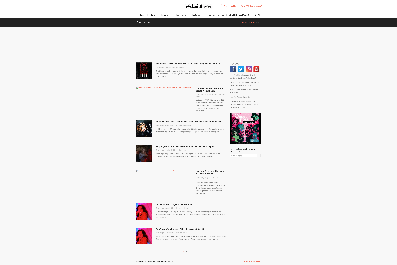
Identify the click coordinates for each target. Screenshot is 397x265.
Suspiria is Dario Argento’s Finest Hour (174, 204)
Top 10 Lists (181, 15)
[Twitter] (241, 69)
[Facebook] (233, 69)
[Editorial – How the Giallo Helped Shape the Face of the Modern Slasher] (144, 128)
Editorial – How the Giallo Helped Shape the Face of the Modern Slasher (189, 121)
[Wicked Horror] (198, 6)
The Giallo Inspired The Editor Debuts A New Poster (210, 89)
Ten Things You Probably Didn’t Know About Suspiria (180, 229)
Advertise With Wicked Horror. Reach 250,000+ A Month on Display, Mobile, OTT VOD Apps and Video (245, 104)
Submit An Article (255, 261)
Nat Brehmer (160, 67)
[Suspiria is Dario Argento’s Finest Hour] (144, 211)
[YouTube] (256, 69)
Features (196, 15)
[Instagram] (248, 69)
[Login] (259, 15)
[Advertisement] (198, 42)
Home (141, 15)
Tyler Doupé (199, 94)
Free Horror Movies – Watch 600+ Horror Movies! (243, 6)
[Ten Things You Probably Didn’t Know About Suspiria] (144, 236)
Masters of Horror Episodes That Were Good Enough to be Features (188, 63)
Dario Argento (251, 22)
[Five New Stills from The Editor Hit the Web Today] (163, 171)
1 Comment (180, 67)
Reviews (164, 15)
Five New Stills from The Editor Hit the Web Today (210, 172)
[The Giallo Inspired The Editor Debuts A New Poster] (163, 88)
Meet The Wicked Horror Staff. (241, 97)
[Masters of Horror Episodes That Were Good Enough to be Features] (144, 70)
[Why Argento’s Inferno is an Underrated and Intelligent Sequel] (144, 153)
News (153, 15)
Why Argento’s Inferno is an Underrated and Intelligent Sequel (185, 146)
